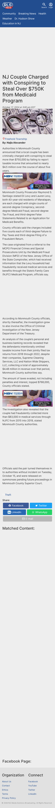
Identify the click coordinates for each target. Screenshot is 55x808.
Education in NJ (11, 23)
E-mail (29, 518)
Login (51, 7)
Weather (7, 18)
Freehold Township (16, 138)
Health (42, 13)
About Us (6, 781)
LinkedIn (16, 512)
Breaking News (27, 13)
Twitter (42, 505)
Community (9, 13)
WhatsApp (41, 512)
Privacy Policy (9, 798)
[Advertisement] (27, 52)
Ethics (5, 790)
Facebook (17, 505)
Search (44, 7)
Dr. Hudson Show (25, 18)
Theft (8, 494)
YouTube (32, 785)
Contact (6, 785)
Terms (5, 794)
